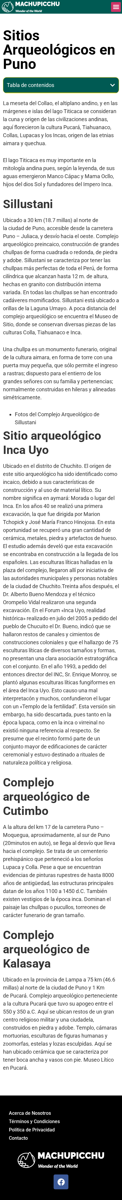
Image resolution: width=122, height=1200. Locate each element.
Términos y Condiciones (34, 1121)
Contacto (18, 1138)
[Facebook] (61, 1181)
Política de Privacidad (32, 1130)
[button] (116, 7)
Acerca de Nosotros (30, 1113)
